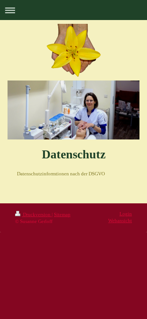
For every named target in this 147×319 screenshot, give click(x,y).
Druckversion (37, 214)
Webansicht (120, 220)
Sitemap (62, 214)
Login (125, 214)
